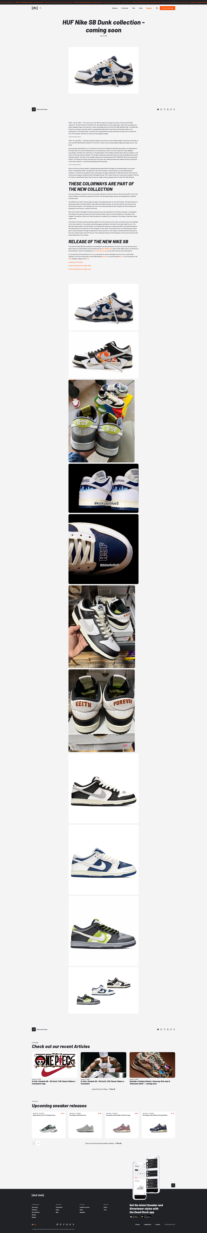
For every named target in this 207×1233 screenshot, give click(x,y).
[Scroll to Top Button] (173, 1185)
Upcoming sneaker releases (59, 1105)
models (105, 256)
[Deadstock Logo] (35, 8)
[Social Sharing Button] (34, 109)
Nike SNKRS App (107, 249)
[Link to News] (41, 8)
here (121, 256)
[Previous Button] (34, 1143)
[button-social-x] (174, 109)
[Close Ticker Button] (174, 2)
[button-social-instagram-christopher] (158, 109)
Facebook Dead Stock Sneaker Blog (79, 265)
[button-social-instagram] (161, 109)
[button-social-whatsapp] (168, 109)
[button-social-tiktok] (171, 109)
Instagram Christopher (75, 262)
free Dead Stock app (100, 251)
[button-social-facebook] (164, 109)
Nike (69, 259)
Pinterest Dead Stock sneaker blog (79, 269)
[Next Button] (38, 1143)
